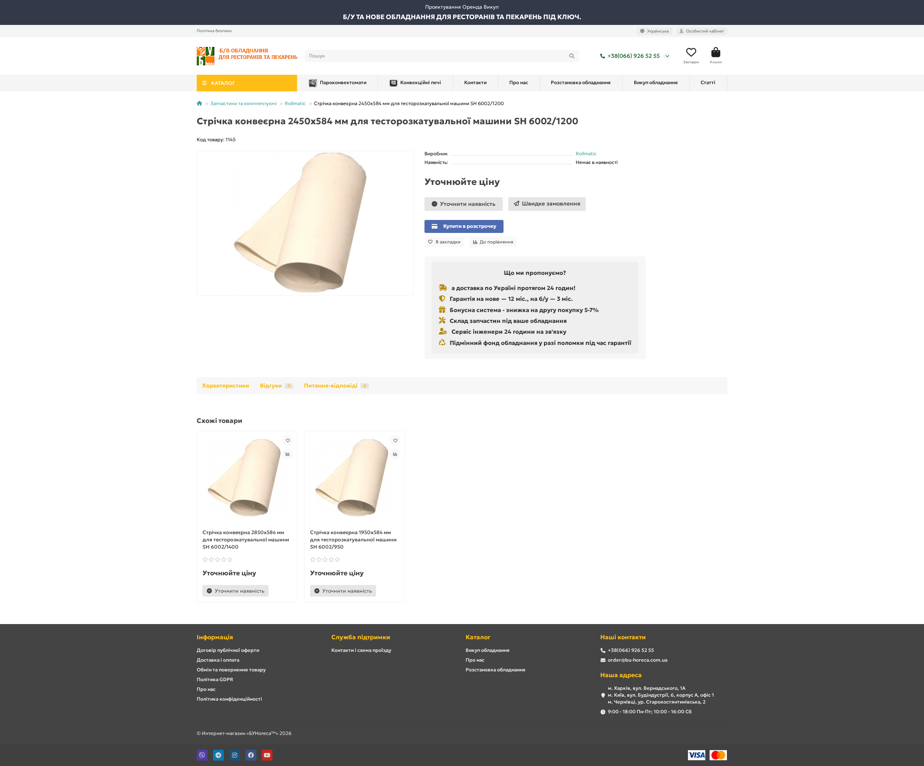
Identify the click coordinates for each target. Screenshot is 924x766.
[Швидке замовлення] (281, 591)
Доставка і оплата (218, 660)
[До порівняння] (287, 454)
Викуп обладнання (656, 82)
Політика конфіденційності (229, 699)
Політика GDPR (215, 679)
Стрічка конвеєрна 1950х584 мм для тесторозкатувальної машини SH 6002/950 (353, 539)
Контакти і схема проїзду (361, 650)
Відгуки (275, 385)
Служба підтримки (360, 637)
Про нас (518, 82)
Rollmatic (295, 103)
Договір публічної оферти (228, 650)
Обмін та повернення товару (231, 670)
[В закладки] (287, 440)
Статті (708, 82)
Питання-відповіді (335, 385)
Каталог (478, 637)
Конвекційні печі (420, 82)
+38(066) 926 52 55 (633, 55)
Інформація (215, 637)
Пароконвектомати (343, 82)
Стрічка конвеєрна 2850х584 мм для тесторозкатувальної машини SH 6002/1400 (245, 539)
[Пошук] (572, 56)
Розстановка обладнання (581, 82)
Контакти (475, 82)
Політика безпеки (214, 30)
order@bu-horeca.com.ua (637, 660)
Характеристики (225, 385)
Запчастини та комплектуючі (243, 103)
